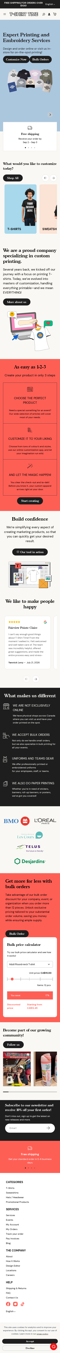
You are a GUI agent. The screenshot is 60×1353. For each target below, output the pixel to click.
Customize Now (16, 59)
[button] (45, 177)
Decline (30, 1348)
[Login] (49, 14)
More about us (16, 302)
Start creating (30, 501)
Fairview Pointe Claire (22, 627)
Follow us (13, 1044)
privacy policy (42, 1334)
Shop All (12, 178)
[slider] (12, 979)
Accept (30, 1341)
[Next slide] (50, 114)
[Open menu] (4, 14)
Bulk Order (16, 933)
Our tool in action (32, 552)
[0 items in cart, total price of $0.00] (54, 14)
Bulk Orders (40, 59)
